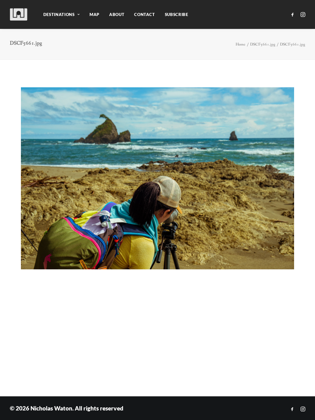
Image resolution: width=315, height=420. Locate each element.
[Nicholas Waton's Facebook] (292, 409)
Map (94, 14)
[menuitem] (61, 14)
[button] (293, 14)
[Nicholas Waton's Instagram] (303, 409)
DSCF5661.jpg (262, 44)
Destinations (59, 14)
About (116, 14)
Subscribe (176, 14)
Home (240, 44)
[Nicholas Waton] (19, 14)
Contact (144, 14)
